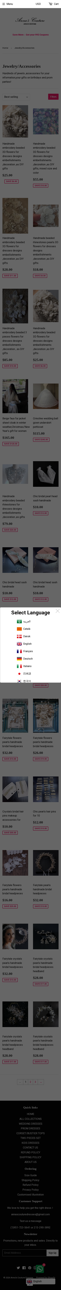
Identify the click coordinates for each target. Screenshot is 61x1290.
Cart (56, 4)
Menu (10, 4)
